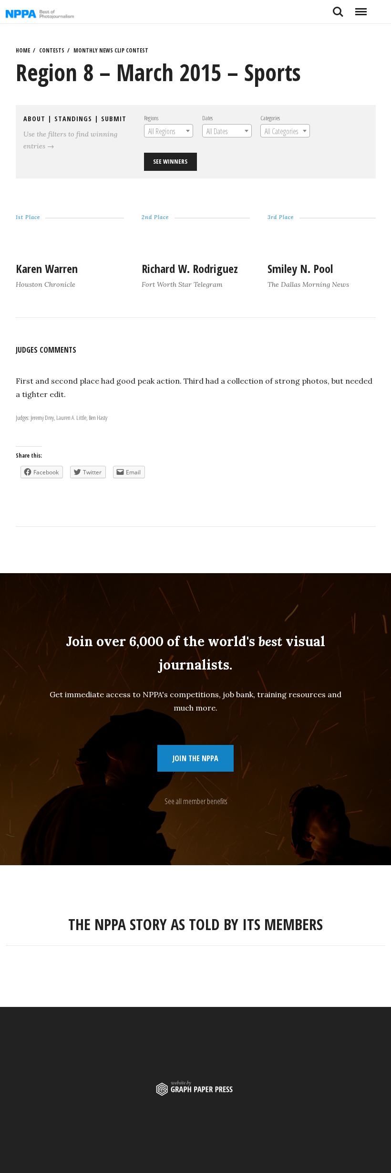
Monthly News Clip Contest (110, 50)
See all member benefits (196, 801)
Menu (360, 8)
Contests (51, 50)
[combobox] (168, 130)
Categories (270, 118)
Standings (73, 118)
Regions (151, 118)
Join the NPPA (195, 758)
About (34, 118)
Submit (113, 118)
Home (23, 50)
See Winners (170, 161)
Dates (207, 118)
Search (338, 8)
